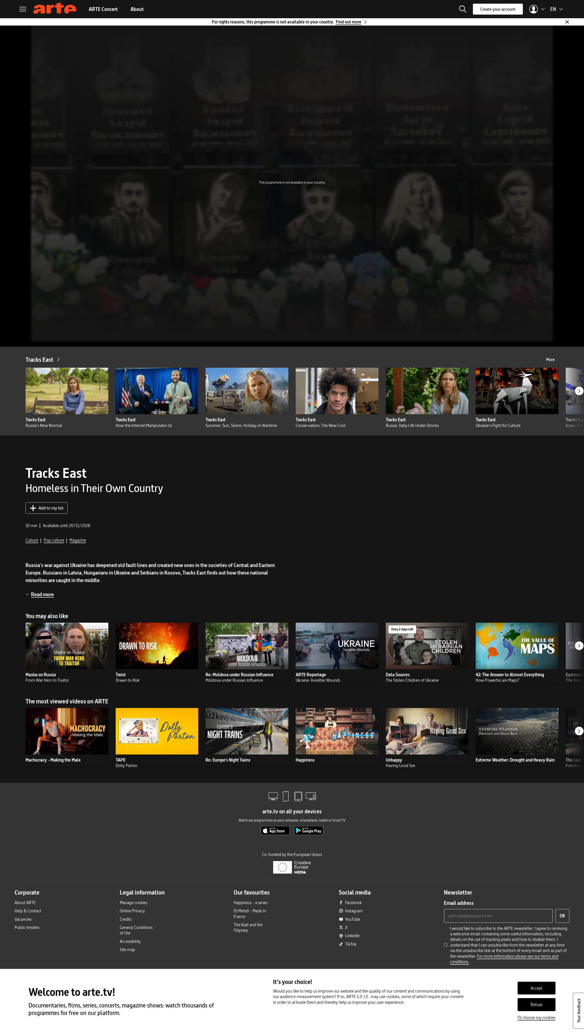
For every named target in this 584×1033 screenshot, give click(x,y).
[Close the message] (567, 22)
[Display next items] (579, 391)
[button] (463, 9)
